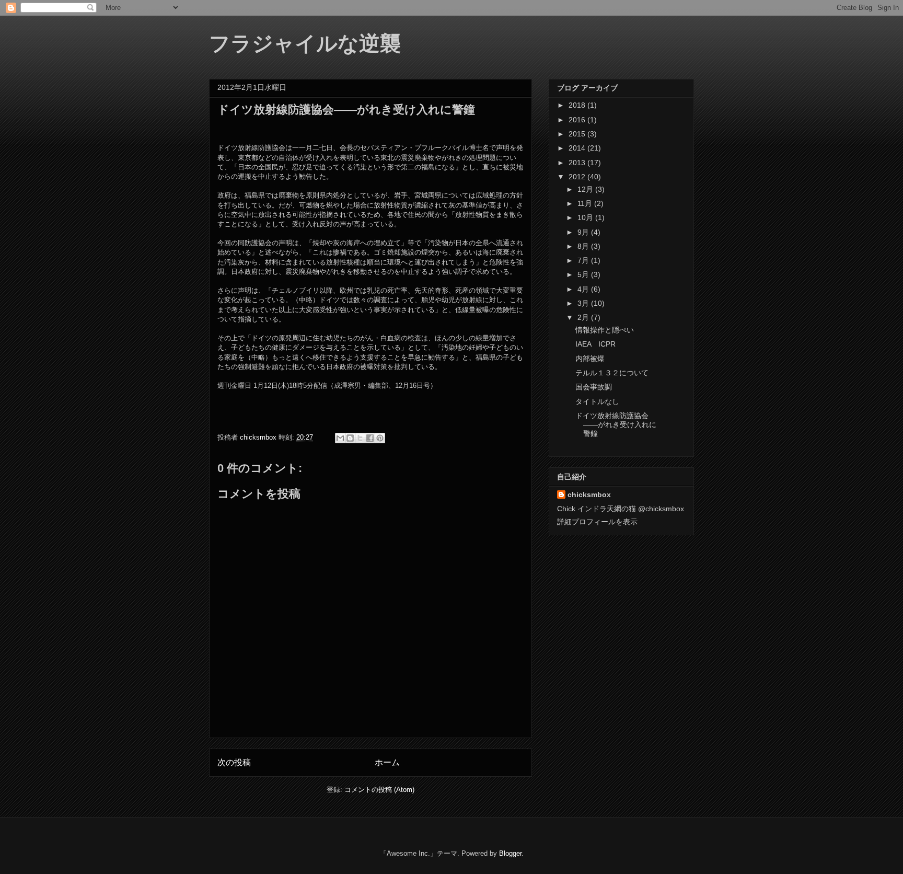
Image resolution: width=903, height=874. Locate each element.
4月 (584, 289)
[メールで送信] (340, 438)
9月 (584, 232)
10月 (586, 217)
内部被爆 (590, 358)
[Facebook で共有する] (370, 438)
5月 (584, 274)
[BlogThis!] (350, 438)
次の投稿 (234, 762)
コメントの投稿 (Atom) (379, 790)
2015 (578, 134)
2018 (578, 105)
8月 (584, 246)
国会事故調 (593, 387)
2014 (578, 148)
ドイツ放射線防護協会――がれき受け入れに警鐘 (615, 424)
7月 (584, 260)
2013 (578, 162)
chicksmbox (589, 494)
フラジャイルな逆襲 (305, 42)
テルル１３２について (612, 373)
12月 (586, 189)
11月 (585, 203)
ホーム (387, 762)
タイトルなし (597, 401)
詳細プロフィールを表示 (597, 522)
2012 (578, 176)
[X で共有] (360, 438)
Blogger (510, 853)
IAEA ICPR (595, 344)
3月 (584, 303)
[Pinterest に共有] (380, 438)
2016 (578, 120)
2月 (584, 317)
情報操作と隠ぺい (604, 330)
